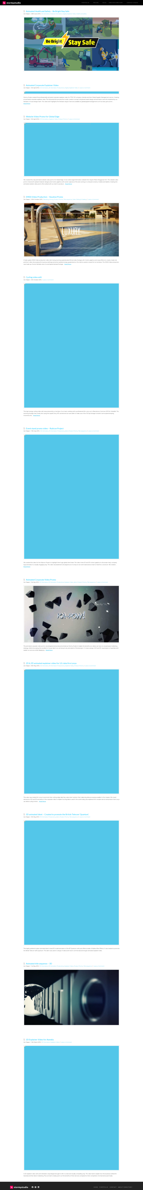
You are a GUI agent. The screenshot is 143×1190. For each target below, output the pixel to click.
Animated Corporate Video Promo (41, 580)
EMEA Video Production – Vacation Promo (44, 197)
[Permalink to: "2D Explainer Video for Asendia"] (71, 1108)
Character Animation (56, 14)
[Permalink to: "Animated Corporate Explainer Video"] (71, 92)
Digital (64, 14)
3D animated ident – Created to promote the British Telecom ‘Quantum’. (57, 814)
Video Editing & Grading (79, 199)
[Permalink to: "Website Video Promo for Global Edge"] (71, 149)
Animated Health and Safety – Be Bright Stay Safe (47, 11)
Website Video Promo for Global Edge (42, 116)
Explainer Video (71, 14)
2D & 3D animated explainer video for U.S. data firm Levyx (51, 663)
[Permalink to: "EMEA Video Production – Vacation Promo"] (71, 229)
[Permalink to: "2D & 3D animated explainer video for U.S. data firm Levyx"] (71, 731)
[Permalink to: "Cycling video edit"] (71, 345)
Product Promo (62, 119)
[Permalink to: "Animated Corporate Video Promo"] (71, 614)
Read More (27, 103)
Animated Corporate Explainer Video (42, 85)
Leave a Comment (84, 88)
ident (66, 431)
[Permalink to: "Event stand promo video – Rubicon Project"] (71, 497)
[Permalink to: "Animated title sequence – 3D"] (71, 997)
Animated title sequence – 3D (39, 963)
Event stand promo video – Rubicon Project (45, 428)
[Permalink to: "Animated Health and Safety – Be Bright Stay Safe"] (71, 44)
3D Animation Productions (56, 88)
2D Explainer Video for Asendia (40, 1039)
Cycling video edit (34, 277)
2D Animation (46, 14)
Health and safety (81, 14)
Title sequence (68, 199)
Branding (46, 199)
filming (51, 199)
